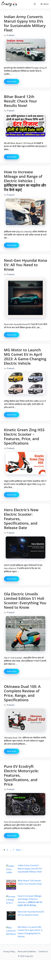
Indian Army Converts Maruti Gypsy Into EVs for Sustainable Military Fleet (25, 23)
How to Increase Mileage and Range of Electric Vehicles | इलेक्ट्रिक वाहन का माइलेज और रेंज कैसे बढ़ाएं (25, 180)
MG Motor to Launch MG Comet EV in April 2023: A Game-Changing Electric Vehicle (25, 356)
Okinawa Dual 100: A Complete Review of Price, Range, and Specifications (22, 693)
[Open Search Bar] (34, 4)
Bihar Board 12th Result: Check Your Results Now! (20, 101)
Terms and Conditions (27, 951)
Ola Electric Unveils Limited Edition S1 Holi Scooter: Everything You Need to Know (25, 600)
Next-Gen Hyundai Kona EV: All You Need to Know (25, 265)
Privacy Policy (9, 951)
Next (19, 849)
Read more (11, 81)
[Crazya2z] (9, 4)
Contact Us (43, 951)
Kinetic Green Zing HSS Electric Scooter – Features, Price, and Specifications (24, 436)
